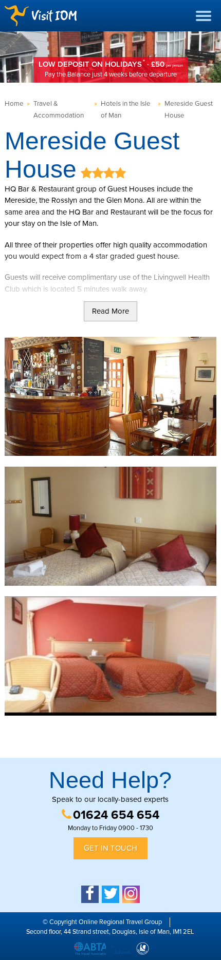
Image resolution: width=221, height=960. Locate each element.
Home (14, 104)
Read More (110, 311)
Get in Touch (110, 848)
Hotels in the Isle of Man (126, 110)
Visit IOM (41, 15)
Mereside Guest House (188, 110)
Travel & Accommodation (58, 110)
